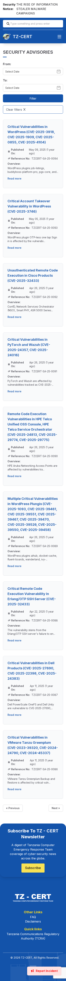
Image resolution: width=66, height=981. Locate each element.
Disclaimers (33, 921)
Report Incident (46, 970)
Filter (33, 98)
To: (5, 80)
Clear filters (14, 109)
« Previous (13, 808)
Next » (56, 808)
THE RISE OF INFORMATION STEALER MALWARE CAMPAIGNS (37, 9)
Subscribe (33, 868)
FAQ (33, 917)
